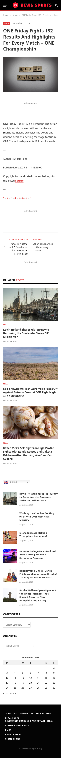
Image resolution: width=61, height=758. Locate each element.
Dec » (13, 693)
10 (7, 677)
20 (30, 682)
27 (30, 687)
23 (54, 682)
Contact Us (26, 713)
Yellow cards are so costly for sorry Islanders (43, 247)
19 (22, 682)
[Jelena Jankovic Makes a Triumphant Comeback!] (10, 537)
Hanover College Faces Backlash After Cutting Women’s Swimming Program (37, 554)
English (12, 482)
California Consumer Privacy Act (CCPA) (29, 721)
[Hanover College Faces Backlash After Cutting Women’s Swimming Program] (10, 556)
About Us (11, 713)
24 (7, 687)
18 (15, 682)
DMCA (8, 730)
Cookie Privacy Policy (18, 725)
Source (19, 180)
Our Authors (43, 713)
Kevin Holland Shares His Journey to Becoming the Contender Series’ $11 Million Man (26, 333)
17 (7, 682)
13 (30, 677)
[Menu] (5, 5)
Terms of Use (12, 739)
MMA (6, 23)
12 (22, 677)
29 (46, 687)
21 (38, 682)
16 (54, 677)
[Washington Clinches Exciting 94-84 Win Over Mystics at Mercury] (10, 518)
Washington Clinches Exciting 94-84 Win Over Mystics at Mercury (36, 516)
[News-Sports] (32, 5)
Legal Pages (12, 718)
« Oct (5, 693)
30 (54, 687)
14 (38, 677)
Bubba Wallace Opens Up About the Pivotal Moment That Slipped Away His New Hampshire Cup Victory (37, 595)
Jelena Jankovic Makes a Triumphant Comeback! (33, 534)
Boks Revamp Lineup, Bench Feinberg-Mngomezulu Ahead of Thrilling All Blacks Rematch (38, 574)
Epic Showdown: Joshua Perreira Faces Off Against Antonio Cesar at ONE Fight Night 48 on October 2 (30, 392)
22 (46, 682)
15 (46, 677)
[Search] (56, 5)
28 (38, 687)
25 (15, 687)
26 (22, 687)
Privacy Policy (14, 734)
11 (15, 677)
